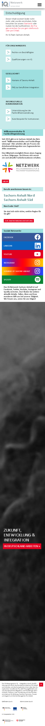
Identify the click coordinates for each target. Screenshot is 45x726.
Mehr (5, 181)
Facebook (8, 237)
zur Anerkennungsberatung (19, 221)
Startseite (28, 23)
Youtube (8, 254)
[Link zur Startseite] (14, 6)
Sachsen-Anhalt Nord (19, 195)
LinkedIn (8, 245)
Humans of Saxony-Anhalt (17, 271)
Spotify (7, 279)
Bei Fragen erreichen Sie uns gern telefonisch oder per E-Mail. (22, 28)
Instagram (9, 263)
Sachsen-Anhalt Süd (18, 200)
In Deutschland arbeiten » (22, 546)
